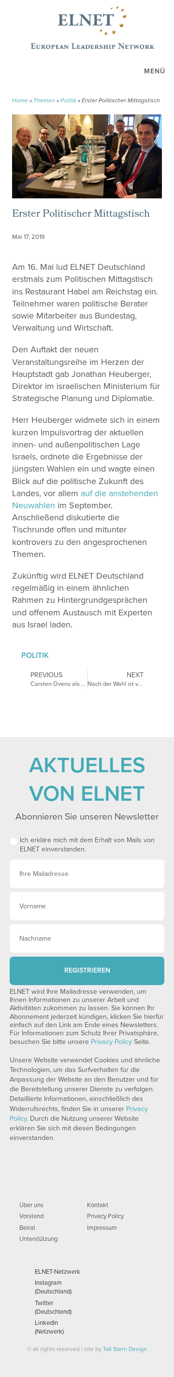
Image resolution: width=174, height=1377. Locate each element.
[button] (101, 252)
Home (20, 100)
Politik (68, 100)
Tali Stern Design (125, 1349)
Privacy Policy (111, 1042)
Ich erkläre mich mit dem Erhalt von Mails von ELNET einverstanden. (87, 845)
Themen (44, 100)
